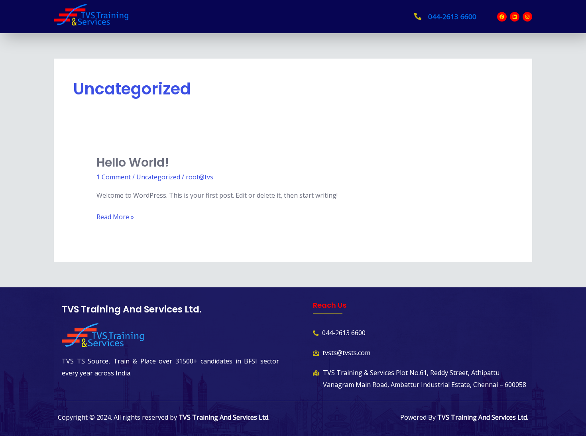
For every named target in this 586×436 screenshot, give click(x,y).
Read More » (115, 216)
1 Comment (113, 177)
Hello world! (132, 162)
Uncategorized (158, 177)
